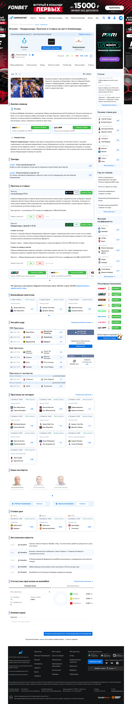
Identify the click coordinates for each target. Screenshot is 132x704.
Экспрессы (38, 664)
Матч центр (56, 652)
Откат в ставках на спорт (107, 187)
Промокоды (74, 674)
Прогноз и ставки (54, 65)
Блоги (36, 672)
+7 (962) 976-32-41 (99, 691)
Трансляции (56, 660)
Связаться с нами (95, 661)
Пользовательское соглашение (18, 674)
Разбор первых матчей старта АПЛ (109, 80)
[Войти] (114, 18)
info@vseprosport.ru (117, 691)
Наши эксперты (80, 65)
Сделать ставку (86, 193)
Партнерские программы (57, 665)
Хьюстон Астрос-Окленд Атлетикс (80, 305)
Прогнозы (42, 18)
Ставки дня (92, 65)
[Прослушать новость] (84, 74)
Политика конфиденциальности (18, 671)
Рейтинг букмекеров (78, 18)
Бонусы (90, 18)
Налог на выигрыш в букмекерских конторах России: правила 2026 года (108, 180)
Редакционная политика (75, 661)
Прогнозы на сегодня (55, 18)
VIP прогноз (80, 341)
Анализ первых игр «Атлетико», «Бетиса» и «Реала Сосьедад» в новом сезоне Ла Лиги (109, 89)
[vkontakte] (112, 663)
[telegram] (106, 663)
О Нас (72, 656)
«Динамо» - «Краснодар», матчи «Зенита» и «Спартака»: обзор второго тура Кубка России (109, 98)
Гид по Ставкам (58, 656)
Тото (66, 18)
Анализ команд (32, 65)
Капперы (55, 674)
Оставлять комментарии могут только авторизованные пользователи (68, 634)
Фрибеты (73, 670)
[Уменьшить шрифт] (19, 74)
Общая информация (16, 65)
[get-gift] (109, 18)
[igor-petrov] (90, 55)
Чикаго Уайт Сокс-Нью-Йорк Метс (22, 305)
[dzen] (117, 663)
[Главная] (9, 24)
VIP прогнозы (74, 652)
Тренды (42, 65)
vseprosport (18, 18)
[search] (104, 18)
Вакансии (73, 666)
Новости (33, 18)
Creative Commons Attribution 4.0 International (50, 682)
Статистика (56, 670)
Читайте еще (67, 65)
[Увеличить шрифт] (16, 74)
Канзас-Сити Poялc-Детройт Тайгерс (51, 305)
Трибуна (37, 676)
